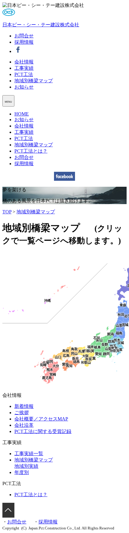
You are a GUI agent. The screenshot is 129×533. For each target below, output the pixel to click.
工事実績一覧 (28, 453)
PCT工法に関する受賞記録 (42, 431)
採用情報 (24, 42)
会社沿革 (24, 425)
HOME (21, 113)
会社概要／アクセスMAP (41, 418)
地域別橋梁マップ (33, 80)
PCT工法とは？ (30, 151)
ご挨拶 (21, 412)
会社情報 (24, 61)
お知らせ (24, 86)
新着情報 (24, 406)
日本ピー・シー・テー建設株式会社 (40, 24)
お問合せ (24, 35)
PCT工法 (23, 74)
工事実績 (24, 68)
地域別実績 (26, 466)
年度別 (21, 472)
